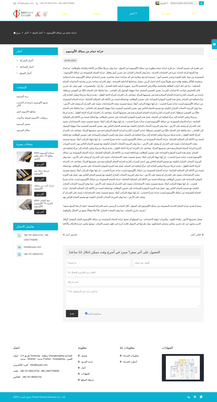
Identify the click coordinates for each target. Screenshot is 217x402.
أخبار (132, 13)
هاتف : (16, 371)
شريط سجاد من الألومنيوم (41, 172)
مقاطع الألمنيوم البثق (26, 111)
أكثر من (40, 164)
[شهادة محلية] (183, 368)
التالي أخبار (196, 234)
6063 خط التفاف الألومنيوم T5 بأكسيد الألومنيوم (43, 203)
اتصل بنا (166, 13)
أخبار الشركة (26, 60)
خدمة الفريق (87, 361)
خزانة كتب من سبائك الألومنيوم (44, 187)
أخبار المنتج (38, 32)
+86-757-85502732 (33, 254)
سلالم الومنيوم (23, 130)
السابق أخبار (70, 234)
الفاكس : (17, 377)
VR (193, 13)
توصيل (84, 355)
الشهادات (85, 373)
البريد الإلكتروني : (21, 365)
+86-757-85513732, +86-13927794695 (57, 3)
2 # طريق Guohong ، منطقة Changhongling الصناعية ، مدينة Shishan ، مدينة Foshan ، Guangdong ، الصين (46, 357)
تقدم (72, 313)
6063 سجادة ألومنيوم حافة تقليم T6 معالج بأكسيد (44, 156)
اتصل (16, 347)
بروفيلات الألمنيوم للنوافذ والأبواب (32, 118)
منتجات (96, 13)
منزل (64, 13)
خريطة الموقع (87, 380)
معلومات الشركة (131, 355)
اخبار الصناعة (27, 66)
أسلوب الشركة (130, 361)
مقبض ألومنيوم (23, 124)
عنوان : (16, 355)
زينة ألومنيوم (22, 96)
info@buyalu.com (25, 3)
